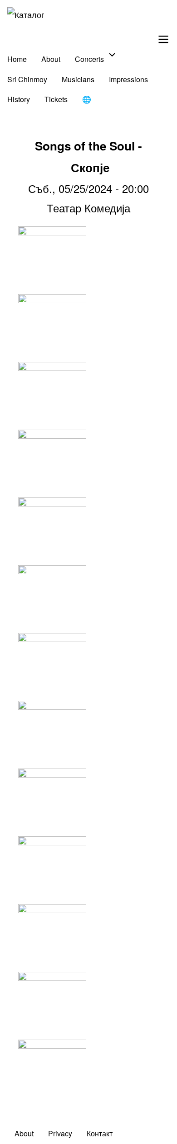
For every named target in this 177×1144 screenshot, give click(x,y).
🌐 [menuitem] (86, 99)
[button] (88, 260)
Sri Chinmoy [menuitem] (27, 79)
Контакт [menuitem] (100, 1133)
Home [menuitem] (17, 59)
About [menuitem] (50, 59)
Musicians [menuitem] (78, 79)
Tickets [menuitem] (56, 99)
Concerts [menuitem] (89, 59)
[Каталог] (25, 14)
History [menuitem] (18, 99)
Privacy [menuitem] (60, 1133)
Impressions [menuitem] (128, 79)
